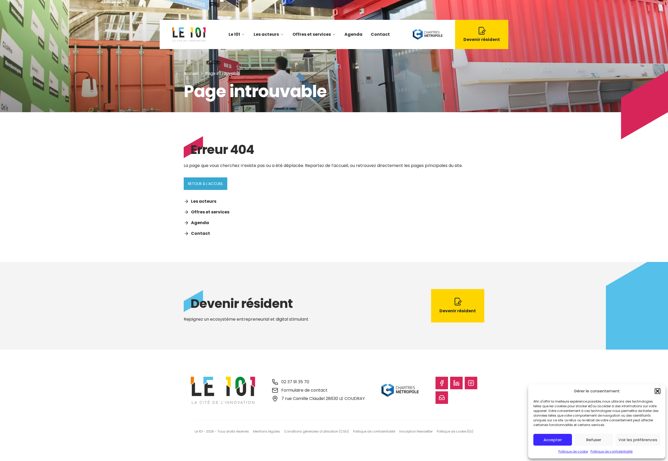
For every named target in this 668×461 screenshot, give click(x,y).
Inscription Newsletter (416, 431)
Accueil (191, 73)
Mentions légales (266, 431)
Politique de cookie (573, 451)
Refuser (593, 439)
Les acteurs (266, 34)
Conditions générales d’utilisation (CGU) (316, 431)
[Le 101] (189, 34)
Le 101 (234, 34)
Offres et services (312, 34)
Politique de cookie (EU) (455, 431)
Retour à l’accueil (205, 183)
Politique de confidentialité (612, 451)
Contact (380, 34)
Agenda (353, 34)
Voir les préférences (637, 439)
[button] (657, 391)
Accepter (553, 439)
